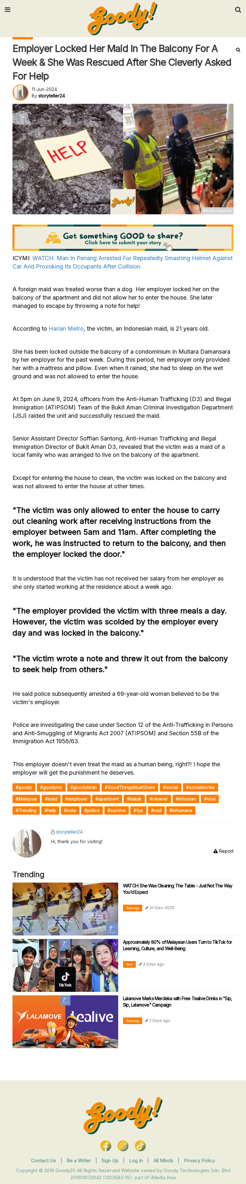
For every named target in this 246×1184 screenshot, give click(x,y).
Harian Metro (66, 328)
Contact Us (43, 1160)
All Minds (164, 1160)
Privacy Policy (199, 1160)
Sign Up (111, 1160)
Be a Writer (79, 1160)
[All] (238, 49)
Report (226, 851)
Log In (136, 1160)
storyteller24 (69, 832)
